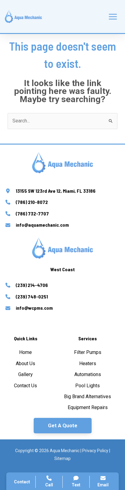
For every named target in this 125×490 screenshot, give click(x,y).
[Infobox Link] (62, 192)
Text (76, 484)
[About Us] (25, 364)
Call (49, 484)
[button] (63, 425)
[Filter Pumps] (87, 352)
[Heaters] (87, 364)
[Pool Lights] (87, 386)
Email (103, 484)
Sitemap (62, 458)
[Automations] (87, 374)
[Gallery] (25, 374)
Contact (22, 481)
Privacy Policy (95, 450)
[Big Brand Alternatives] (87, 397)
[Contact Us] (25, 386)
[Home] (25, 352)
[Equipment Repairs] (88, 408)
